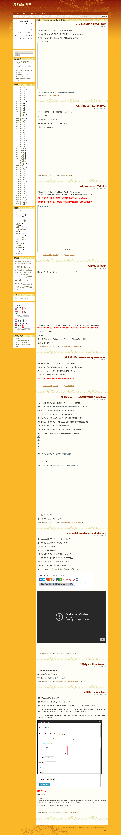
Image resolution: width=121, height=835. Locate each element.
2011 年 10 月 (20, 151)
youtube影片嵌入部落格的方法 (91, 24)
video (60, 653)
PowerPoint (70, 681)
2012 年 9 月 (20, 132)
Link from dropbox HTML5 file (92, 186)
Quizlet (24, 274)
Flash (65, 681)
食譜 (17, 253)
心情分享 (19, 233)
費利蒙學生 (19, 247)
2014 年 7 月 (20, 106)
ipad (27, 270)
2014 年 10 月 (20, 101)
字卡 (66, 175)
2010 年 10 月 (20, 167)
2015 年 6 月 (20, 93)
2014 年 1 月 (20, 112)
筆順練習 (71, 386)
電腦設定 (19, 249)
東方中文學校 (20, 239)
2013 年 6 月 (20, 122)
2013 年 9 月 (20, 120)
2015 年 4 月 (20, 97)
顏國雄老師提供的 (49, 410)
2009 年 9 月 (20, 183)
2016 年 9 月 (20, 87)
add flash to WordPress (95, 692)
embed (67, 346)
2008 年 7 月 (20, 204)
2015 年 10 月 (20, 89)
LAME (30, 270)
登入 (17, 338)
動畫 (29, 284)
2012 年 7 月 (20, 136)
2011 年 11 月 (20, 148)
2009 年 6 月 (20, 187)
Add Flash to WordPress (56, 678)
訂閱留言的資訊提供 (22, 342)
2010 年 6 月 (20, 173)
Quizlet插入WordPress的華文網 (91, 106)
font (30, 267)
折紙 (17, 287)
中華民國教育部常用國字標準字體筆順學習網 (57, 454)
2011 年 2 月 (20, 159)
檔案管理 (22, 287)
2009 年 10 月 (20, 181)
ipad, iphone (20, 215)
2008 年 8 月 (20, 202)
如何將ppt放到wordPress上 (92, 664)
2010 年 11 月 (20, 165)
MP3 (24, 272)
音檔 (17, 251)
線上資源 (19, 243)
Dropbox (67, 255)
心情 (17, 231)
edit (15, 267)
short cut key (20, 219)
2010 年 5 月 (20, 175)
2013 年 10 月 (20, 118)
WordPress (77, 346)
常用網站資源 (32, 13)
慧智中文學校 (20, 235)
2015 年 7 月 (20, 91)
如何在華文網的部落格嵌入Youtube (49, 92)
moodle (20, 272)
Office (26, 272)
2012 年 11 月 (20, 130)
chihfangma (69, 92)
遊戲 (69, 175)
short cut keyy (23, 277)
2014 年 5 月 (20, 110)
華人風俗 (19, 245)
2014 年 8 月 (20, 104)
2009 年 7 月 (20, 185)
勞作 (17, 225)
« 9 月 (16, 46)
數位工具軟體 (20, 237)
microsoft (19, 217)
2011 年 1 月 (20, 161)
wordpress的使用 (47, 95)
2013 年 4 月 (20, 126)
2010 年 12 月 (20, 163)
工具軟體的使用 (21, 229)
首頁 (17, 13)
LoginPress (42, 13)
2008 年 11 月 (20, 198)
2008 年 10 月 (20, 200)
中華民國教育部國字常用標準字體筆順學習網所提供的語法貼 (60, 407)
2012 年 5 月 (20, 140)
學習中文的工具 (21, 227)
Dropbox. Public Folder (26, 263)
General (18, 213)
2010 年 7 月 (20, 171)
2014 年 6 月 (20, 108)
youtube (55, 95)
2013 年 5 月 (20, 124)
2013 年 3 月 (20, 128)
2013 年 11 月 (20, 116)
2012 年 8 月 (20, 134)
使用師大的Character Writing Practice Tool (85, 357)
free (15, 270)
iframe (72, 255)
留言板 (23, 13)
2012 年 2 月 (20, 146)
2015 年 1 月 (20, 99)
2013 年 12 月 (20, 114)
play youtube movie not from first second (86, 533)
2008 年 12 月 (20, 195)
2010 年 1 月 (20, 177)
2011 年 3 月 (20, 157)
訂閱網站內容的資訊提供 (23, 340)
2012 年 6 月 (20, 138)
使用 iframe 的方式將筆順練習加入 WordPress (83, 397)
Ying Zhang (102, 827)
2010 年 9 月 (20, 169)
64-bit (16, 261)
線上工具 (55, 175)
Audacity (25, 261)
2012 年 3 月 (20, 144)
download (29, 261)
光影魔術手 (25, 284)
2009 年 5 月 (20, 189)
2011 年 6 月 (20, 153)
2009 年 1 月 (20, 193)
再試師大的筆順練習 (96, 265)
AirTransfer (20, 261)
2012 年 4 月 (20, 142)
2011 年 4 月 (20, 155)
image (23, 270)
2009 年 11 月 (20, 179)
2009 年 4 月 (20, 191)
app (17, 211)
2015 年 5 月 (20, 95)
